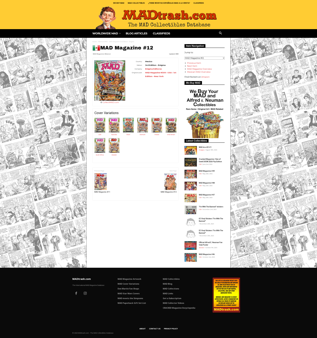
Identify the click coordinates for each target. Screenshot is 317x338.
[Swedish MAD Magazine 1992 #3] (114, 152)
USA (99, 134)
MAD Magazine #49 (207, 171)
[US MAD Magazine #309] (99, 132)
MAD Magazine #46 (207, 254)
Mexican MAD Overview (199, 72)
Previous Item (194, 63)
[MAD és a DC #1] (191, 150)
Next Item (192, 66)
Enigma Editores (153, 69)
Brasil (128, 134)
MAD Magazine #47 (207, 195)
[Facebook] (76, 293)
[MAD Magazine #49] (191, 174)
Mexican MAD (103, 42)
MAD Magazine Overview (199, 69)
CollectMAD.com (111, 102)
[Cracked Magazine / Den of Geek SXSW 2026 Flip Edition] (191, 162)
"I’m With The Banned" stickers (211, 207)
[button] (220, 33)
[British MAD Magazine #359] (171, 132)
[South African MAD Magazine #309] (99, 152)
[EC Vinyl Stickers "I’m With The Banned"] (191, 221)
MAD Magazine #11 (102, 192)
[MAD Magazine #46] (191, 257)
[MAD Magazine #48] (191, 186)
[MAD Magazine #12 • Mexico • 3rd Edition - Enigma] (109, 80)
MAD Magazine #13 (169, 192)
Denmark (142, 134)
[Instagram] (85, 293)
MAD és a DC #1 (205, 147)
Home (94, 42)
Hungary (201, 150)
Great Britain (171, 134)
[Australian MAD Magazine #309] (114, 132)
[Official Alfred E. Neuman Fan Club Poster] (191, 245)
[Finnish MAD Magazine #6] (156, 132)
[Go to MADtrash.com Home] (158, 17)
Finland (157, 134)
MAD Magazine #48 (207, 183)
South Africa (100, 155)
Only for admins (101, 205)
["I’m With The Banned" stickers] (191, 209)
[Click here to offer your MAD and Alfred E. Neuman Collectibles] (205, 137)
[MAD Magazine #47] (191, 198)
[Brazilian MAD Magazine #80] (128, 132)
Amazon (205, 77)
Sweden (114, 155)
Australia (114, 134)
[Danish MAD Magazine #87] (142, 132)
